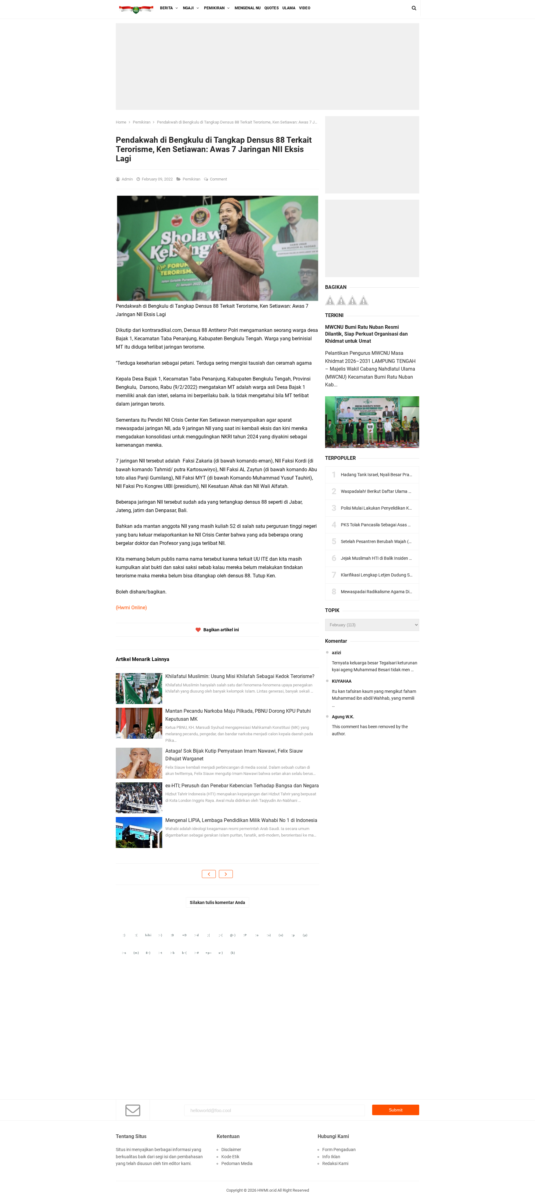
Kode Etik (230, 1156)
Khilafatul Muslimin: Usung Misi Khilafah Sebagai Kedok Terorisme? (240, 676)
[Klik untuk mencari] (414, 8)
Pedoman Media (237, 1163)
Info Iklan (331, 1156)
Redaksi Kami (335, 1163)
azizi (336, 652)
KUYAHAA (341, 681)
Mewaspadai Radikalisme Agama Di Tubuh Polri (386, 591)
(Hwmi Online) (131, 608)
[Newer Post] (209, 874)
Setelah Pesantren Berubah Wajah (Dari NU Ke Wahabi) (393, 541)
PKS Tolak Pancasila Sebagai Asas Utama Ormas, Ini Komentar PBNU (407, 524)
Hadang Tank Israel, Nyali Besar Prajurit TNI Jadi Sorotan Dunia (401, 474)
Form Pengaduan (339, 1149)
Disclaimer (231, 1149)
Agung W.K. (343, 716)
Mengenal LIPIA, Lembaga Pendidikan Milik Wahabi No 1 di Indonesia (241, 820)
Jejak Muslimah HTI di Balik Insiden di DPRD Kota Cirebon (395, 558)
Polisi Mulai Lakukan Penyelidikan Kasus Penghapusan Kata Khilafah (407, 508)
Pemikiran (192, 179)
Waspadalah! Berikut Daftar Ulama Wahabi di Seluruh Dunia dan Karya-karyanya (418, 491)
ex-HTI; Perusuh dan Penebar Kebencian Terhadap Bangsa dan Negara (242, 786)
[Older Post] (226, 874)
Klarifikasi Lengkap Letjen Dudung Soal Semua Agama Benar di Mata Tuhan (413, 574)
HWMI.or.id (266, 1190)
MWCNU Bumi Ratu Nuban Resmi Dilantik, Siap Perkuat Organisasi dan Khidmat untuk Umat (366, 334)
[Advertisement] (267, 66)
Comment (219, 179)
